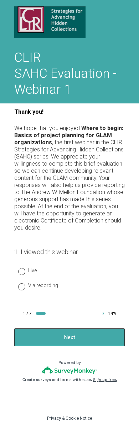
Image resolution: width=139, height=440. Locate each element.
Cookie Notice (79, 418)
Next (69, 337)
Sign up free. (105, 379)
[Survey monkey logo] (70, 370)
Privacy (54, 418)
